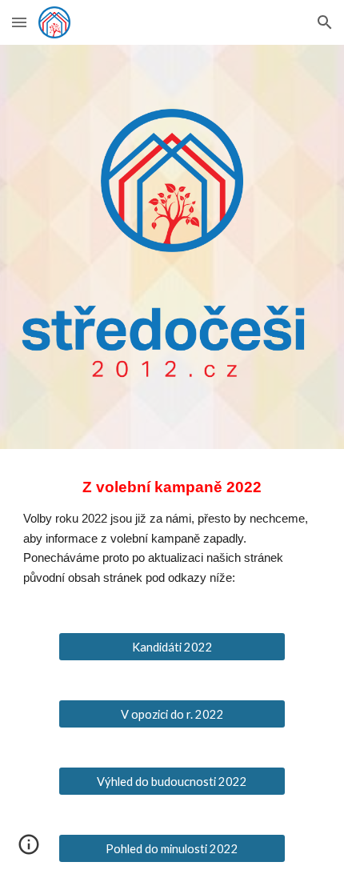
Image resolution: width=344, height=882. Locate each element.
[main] (172, 531)
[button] (19, 22)
